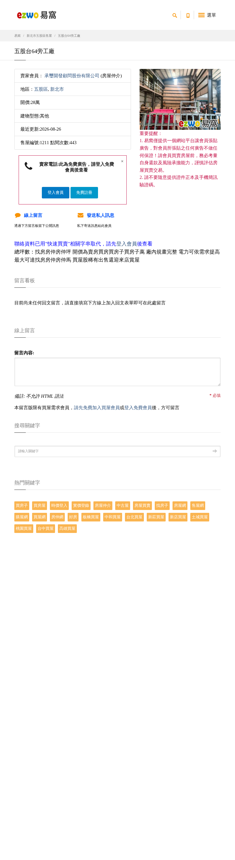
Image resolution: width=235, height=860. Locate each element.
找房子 (162, 505)
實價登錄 (81, 505)
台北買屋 (134, 517)
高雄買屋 (67, 528)
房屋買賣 (142, 505)
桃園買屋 (24, 528)
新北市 (57, 89)
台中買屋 (46, 528)
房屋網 (180, 505)
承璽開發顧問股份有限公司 (71, 75)
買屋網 (40, 517)
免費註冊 (84, 192)
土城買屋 (200, 517)
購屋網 (22, 517)
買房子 (22, 505)
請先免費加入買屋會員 (97, 407)
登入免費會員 (138, 407)
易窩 (17, 35)
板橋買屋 (91, 517)
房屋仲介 (103, 505)
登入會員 (56, 192)
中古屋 (123, 505)
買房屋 (40, 505)
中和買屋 (113, 517)
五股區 (41, 89)
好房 (73, 517)
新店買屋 (178, 517)
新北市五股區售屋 (39, 35)
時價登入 (59, 505)
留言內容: (24, 352)
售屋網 (198, 505)
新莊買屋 (156, 517)
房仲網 (57, 517)
